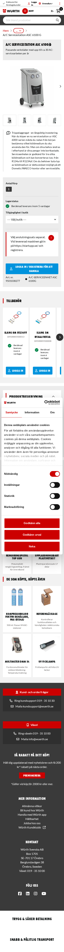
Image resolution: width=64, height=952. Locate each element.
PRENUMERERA (32, 775)
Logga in (34, 3)
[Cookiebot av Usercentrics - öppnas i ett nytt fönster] (45, 402)
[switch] (55, 485)
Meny (31, 11)
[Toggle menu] (60, 3)
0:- (56, 10)
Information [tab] (32, 412)
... (16, 30)
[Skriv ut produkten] (49, 44)
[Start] (11, 11)
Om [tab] (52, 412)
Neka (32, 546)
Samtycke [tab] (12, 412)
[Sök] (57, 20)
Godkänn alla (32, 523)
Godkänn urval (32, 534)
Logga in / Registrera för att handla (34, 269)
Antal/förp (11, 183)
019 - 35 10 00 (36, 870)
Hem (6, 30)
